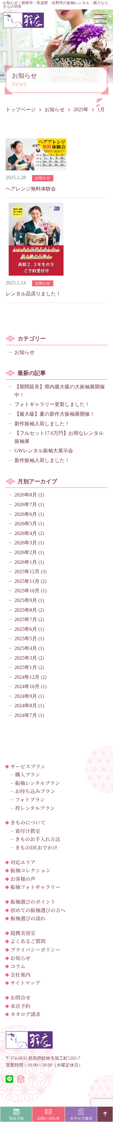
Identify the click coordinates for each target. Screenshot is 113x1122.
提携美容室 (22, 933)
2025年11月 (27, 581)
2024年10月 (27, 686)
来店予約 (20, 1006)
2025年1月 (25, 667)
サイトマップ (25, 982)
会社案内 (20, 974)
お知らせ (24, 352)
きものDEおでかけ (36, 847)
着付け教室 (27, 830)
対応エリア (22, 862)
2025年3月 (25, 658)
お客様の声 (22, 878)
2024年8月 (25, 705)
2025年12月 (27, 571)
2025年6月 (25, 629)
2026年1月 (25, 562)
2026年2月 (25, 552)
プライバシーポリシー (35, 949)
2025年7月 (25, 619)
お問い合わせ (48, 1118)
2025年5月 (25, 638)
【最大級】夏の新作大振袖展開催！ (54, 414)
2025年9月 (25, 600)
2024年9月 (25, 696)
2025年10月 (27, 590)
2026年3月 (25, 542)
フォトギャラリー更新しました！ (52, 404)
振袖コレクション (30, 870)
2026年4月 (25, 533)
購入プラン (27, 774)
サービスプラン (28, 766)
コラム (17, 966)
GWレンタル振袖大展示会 (43, 450)
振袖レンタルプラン (37, 783)
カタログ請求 (25, 1014)
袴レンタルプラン (35, 808)
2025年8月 (25, 610)
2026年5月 (25, 523)
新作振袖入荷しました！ (42, 423)
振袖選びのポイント (33, 901)
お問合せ (20, 997)
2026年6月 (25, 514)
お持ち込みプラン (35, 791)
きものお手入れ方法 (37, 839)
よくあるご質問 (28, 941)
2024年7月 (25, 715)
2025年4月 (25, 648)
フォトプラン (30, 799)
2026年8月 (25, 494)
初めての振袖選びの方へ (38, 910)
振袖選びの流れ (28, 918)
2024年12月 (27, 677)
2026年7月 (25, 504)
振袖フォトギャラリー (35, 887)
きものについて (28, 822)
